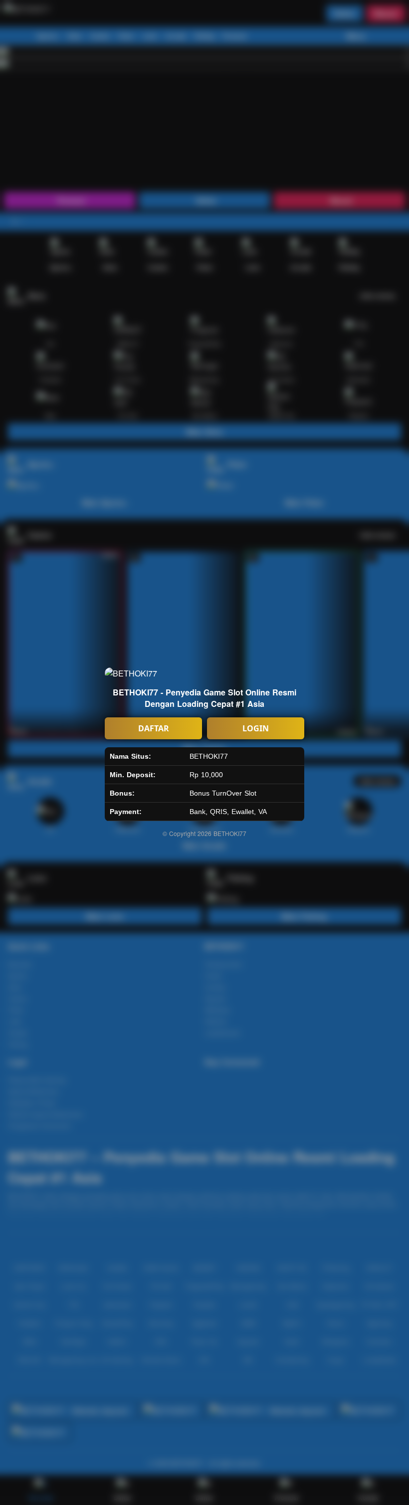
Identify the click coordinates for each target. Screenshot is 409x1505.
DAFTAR (153, 728)
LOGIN (255, 728)
